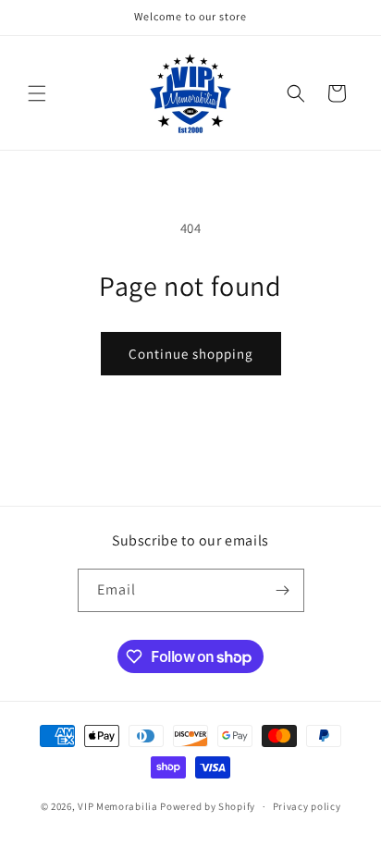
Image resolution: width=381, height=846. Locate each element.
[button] (37, 93)
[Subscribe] (283, 590)
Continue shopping (191, 353)
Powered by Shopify (207, 806)
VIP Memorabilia (118, 806)
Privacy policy (307, 806)
